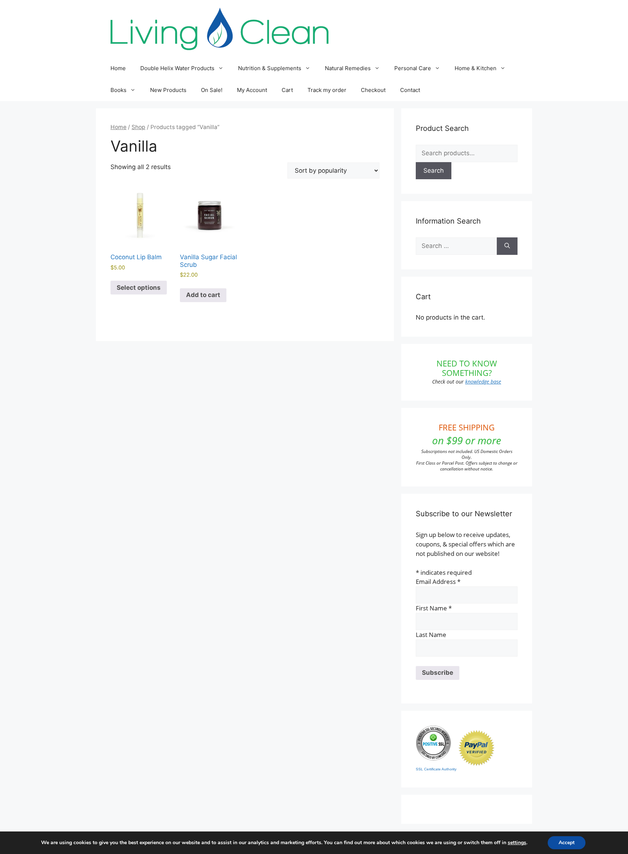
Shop (138, 127)
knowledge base (483, 381)
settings (517, 842)
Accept (567, 842)
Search (433, 170)
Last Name (431, 634)
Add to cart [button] (203, 294)
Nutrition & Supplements (269, 68)
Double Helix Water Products (177, 68)
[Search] (507, 246)
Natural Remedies (348, 68)
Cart (287, 90)
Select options (139, 287)
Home (118, 68)
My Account (252, 90)
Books (118, 90)
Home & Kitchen (475, 68)
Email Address (438, 581)
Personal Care (412, 68)
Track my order (326, 90)
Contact (410, 90)
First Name (434, 608)
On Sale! (211, 90)
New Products (168, 90)
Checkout (373, 90)
